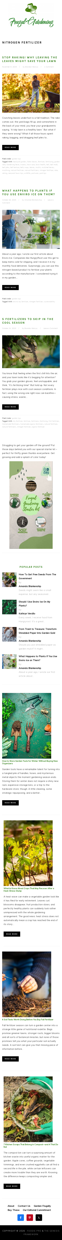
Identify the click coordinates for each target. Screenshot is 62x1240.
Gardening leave (12, 165)
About (11, 1205)
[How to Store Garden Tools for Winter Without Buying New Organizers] (26, 757)
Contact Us (24, 1205)
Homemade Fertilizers (10, 424)
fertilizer (41, 162)
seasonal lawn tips (15, 173)
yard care (34, 173)
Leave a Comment (51, 328)
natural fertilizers (32, 170)
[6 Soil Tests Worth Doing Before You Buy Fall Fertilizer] (26, 1016)
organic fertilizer (38, 427)
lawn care (31, 165)
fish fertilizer (54, 421)
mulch (38, 167)
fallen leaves (32, 162)
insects (23, 165)
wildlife (27, 173)
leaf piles (5, 167)
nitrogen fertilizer (46, 170)
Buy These (14, 1209)
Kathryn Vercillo (27, 613)
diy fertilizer (18, 421)
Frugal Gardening (31, 14)
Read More (10, 147)
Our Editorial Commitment (37, 1209)
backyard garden (19, 162)
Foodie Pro (34, 1231)
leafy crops (24, 167)
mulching (6, 170)
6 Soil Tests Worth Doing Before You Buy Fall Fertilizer (27, 1019)
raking (4, 173)
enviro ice (17, 302)
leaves (32, 167)
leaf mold (54, 165)
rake (56, 170)
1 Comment (49, 67)
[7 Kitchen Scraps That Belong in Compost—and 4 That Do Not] (28, 1141)
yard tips (42, 173)
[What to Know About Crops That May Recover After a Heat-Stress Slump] (28, 885)
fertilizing (49, 162)
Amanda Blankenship (30, 586)
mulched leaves (48, 167)
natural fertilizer (17, 170)
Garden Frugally (42, 1205)
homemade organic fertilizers (31, 424)
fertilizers (35, 421)
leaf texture (14, 167)
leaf (47, 165)
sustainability (49, 302)
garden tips (16, 159)
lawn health (40, 165)
